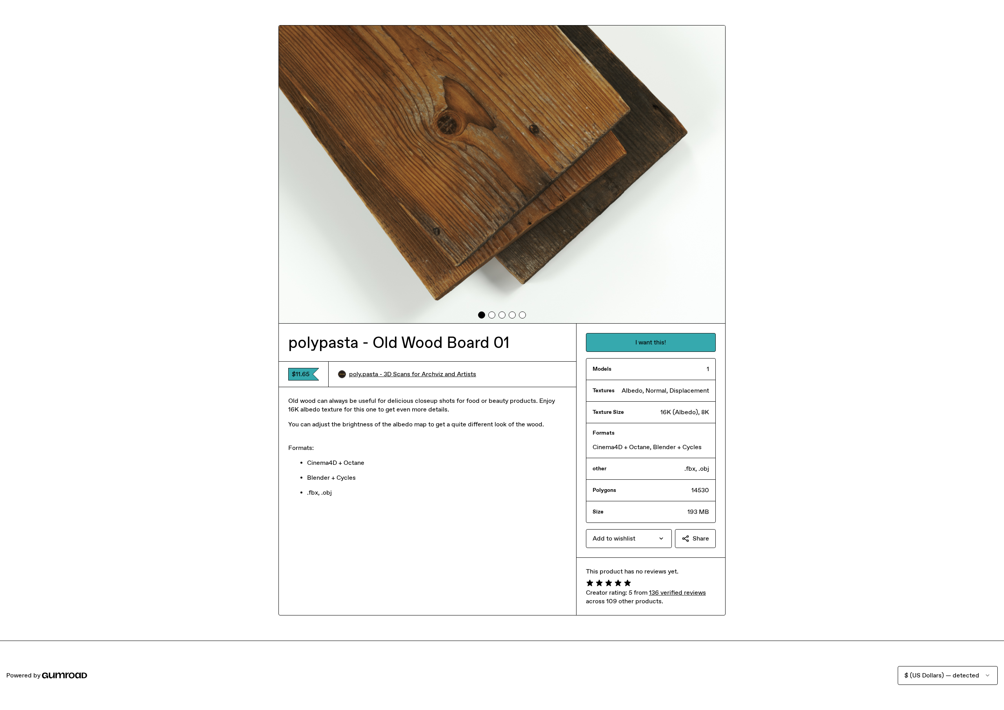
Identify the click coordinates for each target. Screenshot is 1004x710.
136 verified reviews (677, 592)
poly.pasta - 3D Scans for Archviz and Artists (412, 374)
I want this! (650, 342)
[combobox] (629, 538)
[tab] (481, 315)
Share (701, 538)
